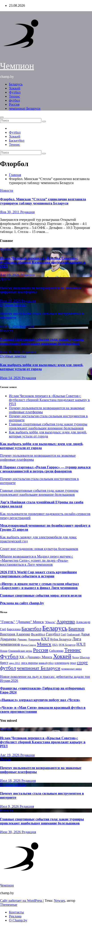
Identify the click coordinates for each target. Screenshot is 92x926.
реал (73, 663)
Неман (3, 651)
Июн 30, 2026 (11, 352)
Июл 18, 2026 (10, 301)
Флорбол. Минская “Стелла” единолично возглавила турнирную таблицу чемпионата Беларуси (43, 201)
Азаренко (65, 621)
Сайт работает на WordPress (21, 900)
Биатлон (76, 628)
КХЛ (45, 639)
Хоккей (14, 88)
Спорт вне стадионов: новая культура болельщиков (39, 549)
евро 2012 (14, 663)
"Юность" (50, 622)
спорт (82, 662)
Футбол (15, 92)
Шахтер (85, 657)
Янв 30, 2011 (10, 212)
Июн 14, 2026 (11, 378)
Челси (75, 657)
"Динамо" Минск (30, 622)
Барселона (14, 629)
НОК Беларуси (67, 644)
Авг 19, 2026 (10, 275)
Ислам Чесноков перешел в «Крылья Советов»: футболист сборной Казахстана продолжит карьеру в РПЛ (43, 262)
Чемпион (17, 66)
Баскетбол (16, 140)
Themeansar (8, 904)
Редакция (27, 212)
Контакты (16, 912)
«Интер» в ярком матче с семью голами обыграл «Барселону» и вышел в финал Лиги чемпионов (39, 586)
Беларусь (16, 84)
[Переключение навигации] (2, 117)
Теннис (14, 96)
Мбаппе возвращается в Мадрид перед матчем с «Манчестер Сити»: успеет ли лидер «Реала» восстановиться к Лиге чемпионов (36, 560)
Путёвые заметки (13, 305)
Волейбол (38, 634)
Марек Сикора (28, 644)
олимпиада (61, 663)
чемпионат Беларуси (24, 108)
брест (4, 663)
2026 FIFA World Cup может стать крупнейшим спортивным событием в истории (38, 574)
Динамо (22, 639)
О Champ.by (18, 920)
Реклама (15, 916)
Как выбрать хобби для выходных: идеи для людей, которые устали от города (41, 367)
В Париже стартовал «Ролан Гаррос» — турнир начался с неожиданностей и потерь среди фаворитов (45, 469)
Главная (15, 175)
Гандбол (53, 634)
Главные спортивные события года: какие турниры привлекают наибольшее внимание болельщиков (42, 341)
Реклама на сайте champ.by (22, 603)
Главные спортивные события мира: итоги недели (41, 595)
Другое (5, 279)
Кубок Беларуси (60, 639)
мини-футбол (46, 663)
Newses (59, 900)
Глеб (63, 634)
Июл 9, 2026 (10, 326)
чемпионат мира (71, 668)
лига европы (29, 663)
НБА (55, 644)
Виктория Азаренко (15, 634)
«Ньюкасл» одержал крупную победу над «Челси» (40, 700)
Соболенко (56, 650)
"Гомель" (7, 622)
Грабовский (73, 634)
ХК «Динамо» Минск (35, 657)
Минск (44, 644)
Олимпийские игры (20, 650)
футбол (14, 100)
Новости (6, 190)
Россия (14, 104)
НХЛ (81, 644)
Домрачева (34, 639)
